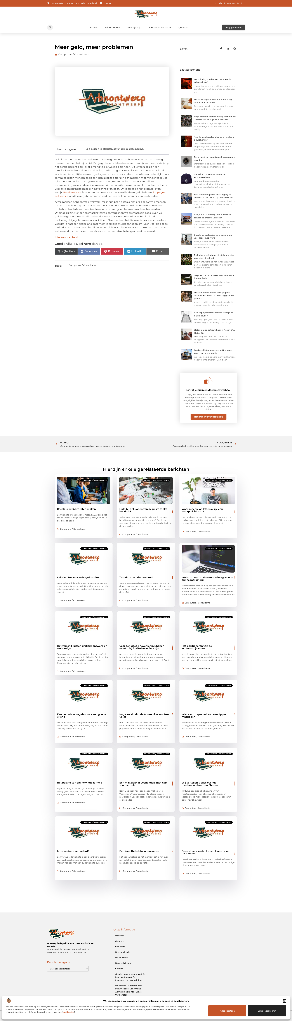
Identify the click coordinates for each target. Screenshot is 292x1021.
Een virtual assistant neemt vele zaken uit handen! (206, 852)
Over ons (119, 941)
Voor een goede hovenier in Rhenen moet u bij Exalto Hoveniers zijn (141, 647)
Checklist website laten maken (76, 509)
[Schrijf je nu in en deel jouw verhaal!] (208, 380)
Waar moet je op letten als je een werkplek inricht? (202, 510)
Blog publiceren (123, 963)
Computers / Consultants (73, 54)
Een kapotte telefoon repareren (139, 851)
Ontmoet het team (160, 27)
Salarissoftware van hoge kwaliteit (79, 577)
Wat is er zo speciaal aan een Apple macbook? (204, 715)
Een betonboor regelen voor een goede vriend (81, 715)
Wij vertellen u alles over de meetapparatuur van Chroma (200, 784)
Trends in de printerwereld (136, 577)
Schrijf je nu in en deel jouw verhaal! (208, 390)
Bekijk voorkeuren (267, 1011)
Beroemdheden (123, 952)
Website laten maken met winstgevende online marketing (207, 578)
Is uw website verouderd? (73, 851)
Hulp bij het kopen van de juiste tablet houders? (143, 510)
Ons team (120, 946)
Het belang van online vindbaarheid (79, 782)
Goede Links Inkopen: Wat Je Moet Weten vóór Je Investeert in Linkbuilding (130, 977)
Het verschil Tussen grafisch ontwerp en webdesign (82, 647)
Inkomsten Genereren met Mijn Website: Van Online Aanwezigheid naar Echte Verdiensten (128, 990)
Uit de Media (112, 27)
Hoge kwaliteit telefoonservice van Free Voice (144, 715)
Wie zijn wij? (134, 27)
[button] (284, 1001)
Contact (183, 27)
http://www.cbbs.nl (66, 237)
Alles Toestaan (227, 1011)
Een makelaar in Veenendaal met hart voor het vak (143, 784)
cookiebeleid (68, 1012)
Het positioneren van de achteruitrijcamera (197, 647)
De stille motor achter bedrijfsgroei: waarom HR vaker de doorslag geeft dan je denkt (214, 295)
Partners (93, 27)
